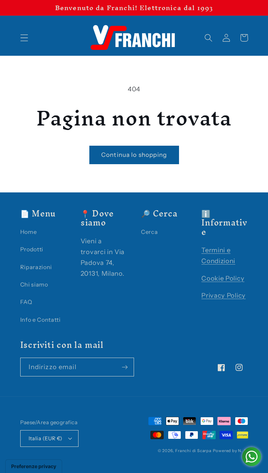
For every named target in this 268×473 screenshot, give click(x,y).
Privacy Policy (223, 295)
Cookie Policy (222, 278)
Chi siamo (34, 284)
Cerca (149, 231)
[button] (24, 38)
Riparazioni (36, 267)
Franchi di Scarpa (193, 450)
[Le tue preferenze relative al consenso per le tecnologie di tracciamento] (34, 466)
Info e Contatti (40, 319)
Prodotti (32, 249)
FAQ (26, 301)
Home (28, 231)
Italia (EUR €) (45, 438)
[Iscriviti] (125, 367)
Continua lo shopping (134, 154)
